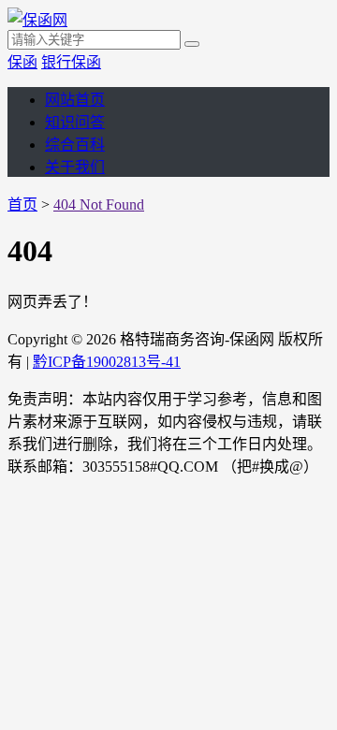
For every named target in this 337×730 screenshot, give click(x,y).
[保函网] (37, 20)
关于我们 (75, 167)
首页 (22, 204)
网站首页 (75, 100)
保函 (22, 62)
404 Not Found (98, 204)
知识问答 (75, 122)
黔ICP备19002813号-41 (107, 362)
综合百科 (75, 145)
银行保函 (71, 62)
